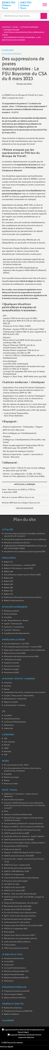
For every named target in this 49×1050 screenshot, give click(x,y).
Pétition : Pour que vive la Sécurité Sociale (20, 894)
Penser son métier (11, 783)
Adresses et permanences (14, 958)
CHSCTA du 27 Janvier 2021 (14, 890)
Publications (9, 981)
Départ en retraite (11, 702)
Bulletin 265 (8, 584)
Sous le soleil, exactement (14, 800)
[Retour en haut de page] (43, 1044)
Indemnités (8, 728)
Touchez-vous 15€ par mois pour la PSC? (20, 935)
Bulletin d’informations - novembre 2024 (19, 565)
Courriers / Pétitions (12, 630)
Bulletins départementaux (14, 600)
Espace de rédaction (26, 1037)
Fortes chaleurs (10, 945)
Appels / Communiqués (13, 624)
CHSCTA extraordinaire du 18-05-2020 (19, 856)
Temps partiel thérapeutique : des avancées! (21, 903)
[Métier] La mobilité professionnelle (18, 814)
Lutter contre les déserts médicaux (17, 942)
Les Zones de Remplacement (15, 722)
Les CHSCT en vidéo (11, 884)
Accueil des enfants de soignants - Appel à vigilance (24, 836)
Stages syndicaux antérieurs (15, 997)
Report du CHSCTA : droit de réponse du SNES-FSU (24, 827)
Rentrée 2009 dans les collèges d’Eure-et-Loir (21, 502)
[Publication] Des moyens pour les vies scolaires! (23, 597)
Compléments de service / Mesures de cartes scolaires (24, 692)
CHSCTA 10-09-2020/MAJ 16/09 (16, 871)
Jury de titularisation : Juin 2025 (16, 644)
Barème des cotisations (13, 1008)
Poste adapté (9, 932)
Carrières (7, 686)
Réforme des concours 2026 (14, 653)
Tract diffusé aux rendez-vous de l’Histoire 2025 (22, 575)
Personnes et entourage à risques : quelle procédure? (24, 843)
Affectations (9, 725)
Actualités (8, 617)
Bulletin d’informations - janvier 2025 (18, 568)
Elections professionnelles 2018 (16, 971)
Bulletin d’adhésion (11, 1014)
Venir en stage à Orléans (13, 994)
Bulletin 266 (8, 587)
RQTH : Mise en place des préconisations (20, 916)
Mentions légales (6, 1047)
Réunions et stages (11, 669)
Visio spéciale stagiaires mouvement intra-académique (25, 539)
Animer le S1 (9, 965)
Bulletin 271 (8, 562)
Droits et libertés (10, 614)
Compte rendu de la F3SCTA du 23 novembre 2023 (23, 925)
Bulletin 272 (8, 594)
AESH (6, 748)
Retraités (7, 751)
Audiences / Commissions (14, 627)
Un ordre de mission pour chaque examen (20, 912)
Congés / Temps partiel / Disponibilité (19, 695)
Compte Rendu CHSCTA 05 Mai (16, 846)
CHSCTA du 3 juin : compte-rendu (17, 865)
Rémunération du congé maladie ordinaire (20, 938)
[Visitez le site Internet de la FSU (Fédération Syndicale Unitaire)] (24, 1035)
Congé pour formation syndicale (16, 991)
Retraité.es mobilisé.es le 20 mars (17, 543)
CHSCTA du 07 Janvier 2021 (14, 887)
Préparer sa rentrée (11, 663)
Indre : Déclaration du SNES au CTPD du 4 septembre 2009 (18, 491)
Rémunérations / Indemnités (15, 699)
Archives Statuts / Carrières (14, 705)
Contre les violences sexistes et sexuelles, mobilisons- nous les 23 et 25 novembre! (24, 535)
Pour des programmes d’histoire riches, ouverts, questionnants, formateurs (22, 769)
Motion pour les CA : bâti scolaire (17, 922)
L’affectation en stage (12, 659)
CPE (5, 738)
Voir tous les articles (24, 508)
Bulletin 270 (8, 581)
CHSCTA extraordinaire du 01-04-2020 (19, 839)
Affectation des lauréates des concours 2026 (21, 656)
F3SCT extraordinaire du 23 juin (16, 948)
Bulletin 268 (8, 571)
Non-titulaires (9, 742)
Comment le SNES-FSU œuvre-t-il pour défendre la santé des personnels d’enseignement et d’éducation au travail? (24, 805)
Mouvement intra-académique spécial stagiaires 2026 (24, 551)
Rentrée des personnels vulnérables (17, 868)
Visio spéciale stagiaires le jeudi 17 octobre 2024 (23, 647)
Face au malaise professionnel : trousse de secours (23, 823)
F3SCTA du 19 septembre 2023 (15, 929)
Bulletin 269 (8, 578)
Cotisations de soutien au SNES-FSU (18, 1011)
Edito (6, 811)
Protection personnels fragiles (16, 881)
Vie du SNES (8, 961)
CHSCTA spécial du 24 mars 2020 (16, 833)
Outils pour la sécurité (12, 849)
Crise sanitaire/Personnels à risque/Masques (21, 878)
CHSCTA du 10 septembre (14, 874)
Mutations (8, 683)
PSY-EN (7, 745)
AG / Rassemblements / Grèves (16, 620)
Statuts (6, 689)
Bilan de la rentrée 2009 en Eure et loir (18, 497)
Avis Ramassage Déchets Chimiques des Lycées (22, 830)
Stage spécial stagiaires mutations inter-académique (24, 650)
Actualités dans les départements (17, 633)
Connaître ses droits (12, 666)
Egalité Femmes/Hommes (14, 974)
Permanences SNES (11, 672)
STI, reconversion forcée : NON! (16, 765)
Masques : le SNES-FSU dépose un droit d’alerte (22, 852)
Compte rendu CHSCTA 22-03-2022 (17, 909)
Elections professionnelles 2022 (16, 977)
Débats (6, 780)
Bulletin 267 (8, 591)
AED (5, 754)
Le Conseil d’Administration (15, 968)
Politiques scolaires (11, 611)
